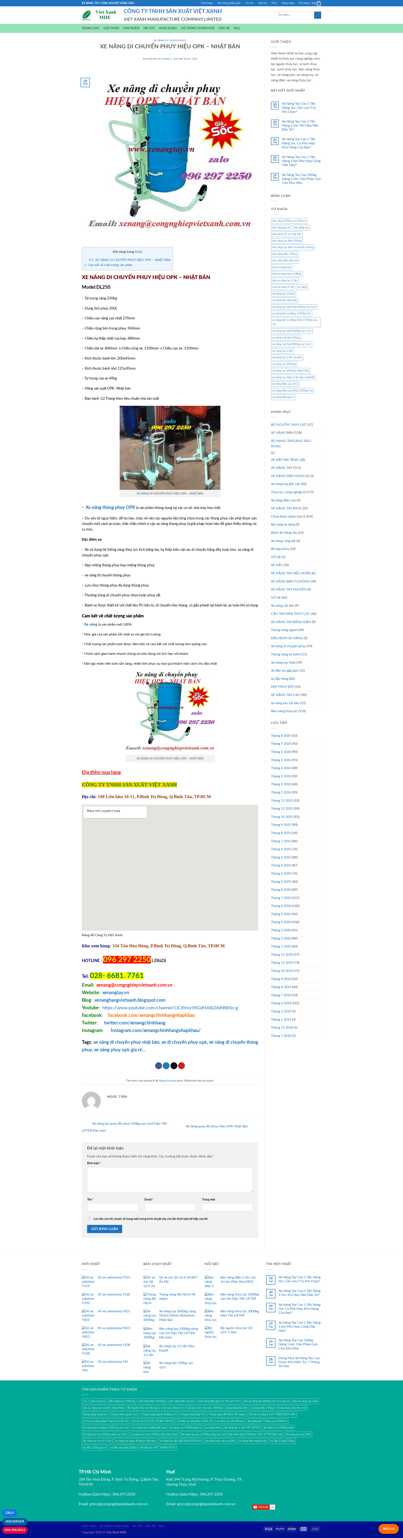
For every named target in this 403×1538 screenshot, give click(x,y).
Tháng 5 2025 (281, 857)
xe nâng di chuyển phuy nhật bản (126, 1042)
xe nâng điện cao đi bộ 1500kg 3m (292, 390)
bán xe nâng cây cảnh (305, 1401)
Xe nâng (91, 624)
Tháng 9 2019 (281, 979)
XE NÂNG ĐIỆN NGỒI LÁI (290, 476)
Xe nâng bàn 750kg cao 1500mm (267, 1421)
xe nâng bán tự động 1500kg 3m (291, 313)
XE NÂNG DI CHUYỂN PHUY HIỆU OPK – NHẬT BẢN (130, 260)
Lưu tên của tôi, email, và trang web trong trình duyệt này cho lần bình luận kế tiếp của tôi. (151, 1218)
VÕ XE (276, 557)
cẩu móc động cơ (172, 1408)
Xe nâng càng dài (283, 541)
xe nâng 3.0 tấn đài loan (230, 1421)
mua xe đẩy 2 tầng (262, 1408)
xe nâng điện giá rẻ (283, 397)
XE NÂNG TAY (281, 467)
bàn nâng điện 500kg (284, 254)
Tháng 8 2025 (281, 833)
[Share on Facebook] (158, 1065)
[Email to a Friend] (173, 1065)
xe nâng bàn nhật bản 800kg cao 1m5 (294, 307)
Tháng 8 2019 (281, 987)
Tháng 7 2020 (281, 898)
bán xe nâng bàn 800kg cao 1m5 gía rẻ (266, 1401)
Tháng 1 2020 (281, 946)
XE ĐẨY (277, 565)
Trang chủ (90, 28)
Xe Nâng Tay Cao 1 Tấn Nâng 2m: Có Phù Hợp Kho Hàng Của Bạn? (298, 143)
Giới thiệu (207, 3)
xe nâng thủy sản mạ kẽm (220, 1441)
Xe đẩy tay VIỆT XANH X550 (158, 1447)
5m (85, 1401)
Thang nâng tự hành (285, 654)
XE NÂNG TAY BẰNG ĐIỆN (291, 622)
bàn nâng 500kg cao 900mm (289, 221)
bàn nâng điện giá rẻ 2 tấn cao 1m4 (219, 1401)
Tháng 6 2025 (281, 849)
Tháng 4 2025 (281, 865)
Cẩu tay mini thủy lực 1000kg (204, 1408)
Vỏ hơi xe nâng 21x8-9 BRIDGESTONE (272, 1414)
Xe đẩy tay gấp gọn (284, 670)
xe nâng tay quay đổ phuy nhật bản (135, 1441)
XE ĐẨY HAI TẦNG (285, 459)
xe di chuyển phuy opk (183, 1042)
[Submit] (317, 15)
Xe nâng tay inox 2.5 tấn (97, 1441)
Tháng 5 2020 (281, 914)
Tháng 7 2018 (281, 1035)
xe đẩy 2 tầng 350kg (282, 1441)
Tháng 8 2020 (281, 889)
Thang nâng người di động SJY (159, 1414)
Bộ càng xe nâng (283, 524)
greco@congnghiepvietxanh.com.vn (119, 1504)
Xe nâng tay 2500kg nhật (278, 1427)
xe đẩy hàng (279, 678)
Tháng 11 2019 (282, 962)
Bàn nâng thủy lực (284, 711)
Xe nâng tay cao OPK (298, 1434)
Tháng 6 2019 (281, 1003)
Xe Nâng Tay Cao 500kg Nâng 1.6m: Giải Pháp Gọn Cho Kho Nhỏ (301, 179)
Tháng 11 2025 (282, 808)
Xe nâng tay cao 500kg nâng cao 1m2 (105, 1434)
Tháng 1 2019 (281, 1019)
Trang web (208, 1199)
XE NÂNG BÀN (282, 432)
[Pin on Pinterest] (181, 1065)
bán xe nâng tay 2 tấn (284, 280)
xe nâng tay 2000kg (284, 364)
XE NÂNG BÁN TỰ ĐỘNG (290, 581)
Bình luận (94, 1163)
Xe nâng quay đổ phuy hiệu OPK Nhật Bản (217, 1126)
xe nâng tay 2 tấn (282, 351)
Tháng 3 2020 (281, 930)
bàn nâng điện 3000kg (152, 1401)
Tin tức (249, 3)
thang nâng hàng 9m (95, 1414)
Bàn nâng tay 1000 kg (122, 1401)
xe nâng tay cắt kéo (285, 703)
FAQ (274, 3)
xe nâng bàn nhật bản (284, 300)
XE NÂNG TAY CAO (285, 695)
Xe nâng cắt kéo (282, 605)
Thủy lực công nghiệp (286, 492)
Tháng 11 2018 (282, 1027)
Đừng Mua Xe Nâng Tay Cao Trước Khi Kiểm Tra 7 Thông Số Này (299, 1362)
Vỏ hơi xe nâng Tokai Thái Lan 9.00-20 (105, 1421)
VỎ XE (276, 597)
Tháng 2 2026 (281, 784)
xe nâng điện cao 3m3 (285, 384)
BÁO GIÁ (389, 1528)
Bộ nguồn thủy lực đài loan (143, 1408)
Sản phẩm (131, 28)
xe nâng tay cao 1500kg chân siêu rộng (154, 1434)
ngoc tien (190, 59)
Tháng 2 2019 (281, 1011)
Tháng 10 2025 (282, 816)
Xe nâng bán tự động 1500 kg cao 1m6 (106, 1427)
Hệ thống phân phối (228, 3)
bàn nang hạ (98, 1401)
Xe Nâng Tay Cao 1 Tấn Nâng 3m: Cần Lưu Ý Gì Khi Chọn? (299, 107)
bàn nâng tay (301, 227)
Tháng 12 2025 (282, 800)
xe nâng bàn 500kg (283, 294)
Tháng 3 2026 (281, 776)
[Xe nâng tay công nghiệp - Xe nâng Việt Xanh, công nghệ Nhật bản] (99, 15)
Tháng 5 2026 (281, 760)
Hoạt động (168, 28)
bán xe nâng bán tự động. (286, 274)
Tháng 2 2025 (281, 881)
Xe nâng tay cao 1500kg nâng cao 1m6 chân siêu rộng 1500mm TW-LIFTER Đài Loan (231, 1434)
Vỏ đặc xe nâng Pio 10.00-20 (195, 1421)
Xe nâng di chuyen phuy (170, 40)
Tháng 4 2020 (281, 922)
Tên (90, 1199)
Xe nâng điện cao (283, 500)
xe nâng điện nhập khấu (252, 1441)
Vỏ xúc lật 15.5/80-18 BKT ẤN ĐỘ (153, 1421)
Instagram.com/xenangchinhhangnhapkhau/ (156, 1030)
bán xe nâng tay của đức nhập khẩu (103, 1408)
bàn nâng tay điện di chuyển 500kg (292, 247)
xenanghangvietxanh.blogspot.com (129, 1000)
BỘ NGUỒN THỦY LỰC (289, 424)
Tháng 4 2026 (281, 768)
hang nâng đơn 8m (237, 1408)
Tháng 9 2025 (281, 824)
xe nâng (302, 287)
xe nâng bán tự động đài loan (149, 1427)
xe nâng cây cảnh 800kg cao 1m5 (291, 331)
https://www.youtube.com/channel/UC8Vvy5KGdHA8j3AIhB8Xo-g (170, 1008)
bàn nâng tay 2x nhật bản (286, 234)
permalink (208, 1080)
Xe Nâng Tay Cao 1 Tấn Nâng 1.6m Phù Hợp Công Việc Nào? (301, 161)
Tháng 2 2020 (281, 938)
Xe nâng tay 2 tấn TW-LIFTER (242, 1427)
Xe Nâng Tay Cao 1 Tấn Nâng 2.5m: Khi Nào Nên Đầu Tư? (300, 125)
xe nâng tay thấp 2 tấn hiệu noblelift (293, 377)
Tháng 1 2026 (281, 792)
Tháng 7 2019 (281, 995)
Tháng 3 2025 (281, 873)
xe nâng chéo (212, 1427)
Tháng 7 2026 (281, 743)
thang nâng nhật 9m (193, 1414)
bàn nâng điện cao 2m (182, 1401)
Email (148, 1199)
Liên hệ (262, 3)
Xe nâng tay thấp (283, 662)
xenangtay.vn (115, 992)
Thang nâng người (284, 630)
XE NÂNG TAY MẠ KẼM (288, 589)
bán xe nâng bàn (281, 267)
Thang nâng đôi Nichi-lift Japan (227, 1414)
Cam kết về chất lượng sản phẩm (108, 265)
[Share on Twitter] (166, 1065)
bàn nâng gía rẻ (281, 227)
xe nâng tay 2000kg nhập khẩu (290, 370)
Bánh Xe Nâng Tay (284, 532)
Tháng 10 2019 (282, 971)
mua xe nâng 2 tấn (283, 287)
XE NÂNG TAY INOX (286, 508)
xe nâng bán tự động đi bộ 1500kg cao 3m (294, 322)
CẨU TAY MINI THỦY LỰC (290, 613)
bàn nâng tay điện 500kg (286, 241)
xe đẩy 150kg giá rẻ (94, 1447)
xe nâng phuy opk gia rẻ (118, 1050)
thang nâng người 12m (124, 1414)
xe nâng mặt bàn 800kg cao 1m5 (291, 344)
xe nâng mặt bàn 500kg (286, 337)
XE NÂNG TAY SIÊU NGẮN (291, 573)
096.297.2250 (124, 1494)
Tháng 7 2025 (281, 841)
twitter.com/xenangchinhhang (134, 1023)
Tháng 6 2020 (281, 906)
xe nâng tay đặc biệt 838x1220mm (180, 1441)
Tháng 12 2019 (282, 954)
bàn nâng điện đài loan (285, 260)
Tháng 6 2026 (281, 752)
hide (138, 251)
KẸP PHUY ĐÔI (282, 686)
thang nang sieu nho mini (291, 1408)
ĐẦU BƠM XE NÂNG (287, 638)
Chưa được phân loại (286, 516)
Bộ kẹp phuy (280, 549)
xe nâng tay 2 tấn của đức (287, 357)
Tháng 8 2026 (281, 735)
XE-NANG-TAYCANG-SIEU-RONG (291, 443)
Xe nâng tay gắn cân (285, 484)
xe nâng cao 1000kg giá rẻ (185, 1427)
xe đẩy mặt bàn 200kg (123, 1447)
